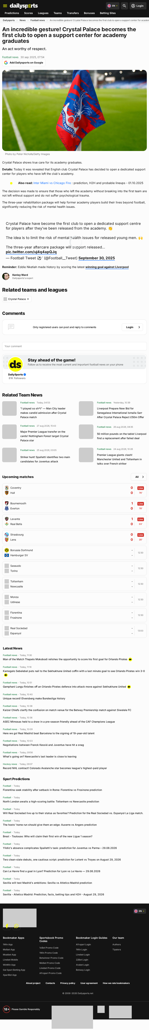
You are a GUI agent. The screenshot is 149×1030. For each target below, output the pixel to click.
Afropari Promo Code (50, 973)
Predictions (12, 13)
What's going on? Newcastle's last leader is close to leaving (39, 756)
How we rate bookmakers (116, 983)
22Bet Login (82, 959)
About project (33, 983)
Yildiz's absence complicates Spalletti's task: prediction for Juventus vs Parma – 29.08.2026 (60, 847)
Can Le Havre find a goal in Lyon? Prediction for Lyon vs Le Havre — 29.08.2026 (51, 871)
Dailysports (9, 20)
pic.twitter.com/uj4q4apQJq (31, 252)
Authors (116, 944)
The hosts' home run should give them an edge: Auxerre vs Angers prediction (50, 824)
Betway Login (83, 969)
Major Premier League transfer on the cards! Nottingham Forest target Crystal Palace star (44, 436)
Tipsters (116, 949)
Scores (28, 13)
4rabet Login (82, 964)
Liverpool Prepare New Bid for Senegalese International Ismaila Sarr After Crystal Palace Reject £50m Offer (120, 413)
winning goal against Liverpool (107, 267)
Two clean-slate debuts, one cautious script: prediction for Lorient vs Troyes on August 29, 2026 (62, 859)
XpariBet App (10, 975)
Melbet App (9, 949)
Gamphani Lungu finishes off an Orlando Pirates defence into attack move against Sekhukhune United (64, 686)
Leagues (43, 13)
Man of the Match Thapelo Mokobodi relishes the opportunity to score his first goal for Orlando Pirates (65, 659)
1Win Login (81, 949)
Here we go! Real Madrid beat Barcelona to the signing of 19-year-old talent (48, 733)
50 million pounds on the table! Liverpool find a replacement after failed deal (121, 436)
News (22, 20)
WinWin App (9, 964)
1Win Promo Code (48, 952)
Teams (58, 13)
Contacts (50, 983)
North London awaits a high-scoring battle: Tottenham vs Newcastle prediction (51, 801)
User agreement (89, 983)
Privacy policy (67, 983)
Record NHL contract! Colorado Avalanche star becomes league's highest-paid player (55, 768)
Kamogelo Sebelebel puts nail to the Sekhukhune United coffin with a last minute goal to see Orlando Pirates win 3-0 (74, 671)
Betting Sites (108, 13)
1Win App (8, 944)
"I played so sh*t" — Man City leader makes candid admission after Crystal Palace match (43, 413)
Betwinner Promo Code (51, 958)
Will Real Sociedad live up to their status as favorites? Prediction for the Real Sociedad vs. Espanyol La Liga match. (73, 813)
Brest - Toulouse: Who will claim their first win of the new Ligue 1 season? (47, 836)
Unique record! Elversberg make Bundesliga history (34, 698)
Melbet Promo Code (49, 963)
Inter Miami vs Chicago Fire (52, 183)
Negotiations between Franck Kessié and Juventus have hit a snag (43, 744)
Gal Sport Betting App (14, 969)
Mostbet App (9, 954)
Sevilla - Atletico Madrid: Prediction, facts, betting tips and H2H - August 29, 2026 (53, 894)
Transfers (73, 13)
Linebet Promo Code (50, 968)
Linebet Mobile (10, 959)
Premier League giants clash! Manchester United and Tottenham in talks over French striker (119, 459)
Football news (38, 20)
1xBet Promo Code (49, 947)
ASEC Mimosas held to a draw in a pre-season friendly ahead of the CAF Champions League (59, 721)
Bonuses (89, 13)
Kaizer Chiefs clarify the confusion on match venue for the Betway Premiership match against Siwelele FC (67, 710)
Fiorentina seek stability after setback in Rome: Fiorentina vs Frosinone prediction (52, 789)
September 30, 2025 (96, 258)
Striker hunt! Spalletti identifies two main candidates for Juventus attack (45, 459)
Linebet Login (83, 954)
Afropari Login (83, 944)
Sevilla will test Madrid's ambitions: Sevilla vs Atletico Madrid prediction (47, 882)
